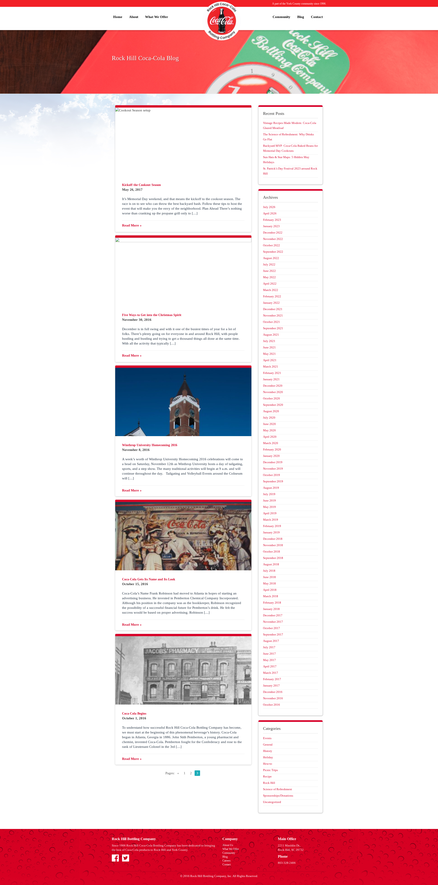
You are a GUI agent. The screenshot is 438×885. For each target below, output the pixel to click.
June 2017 (269, 653)
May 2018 (269, 583)
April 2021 (269, 360)
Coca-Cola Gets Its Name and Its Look (148, 579)
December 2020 (272, 385)
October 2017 (271, 628)
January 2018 (271, 609)
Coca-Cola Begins (134, 713)
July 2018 (269, 570)
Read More (132, 225)
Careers (226, 860)
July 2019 (269, 494)
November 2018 (273, 545)
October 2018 (271, 551)
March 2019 (270, 519)
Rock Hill (269, 783)
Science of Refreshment (277, 789)
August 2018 (271, 564)
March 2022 (270, 290)
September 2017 (273, 634)
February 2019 (272, 526)
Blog (300, 17)
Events (267, 738)
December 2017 (272, 615)
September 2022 (273, 251)
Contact (317, 17)
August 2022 (271, 258)
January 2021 (271, 379)
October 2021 (271, 322)
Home (117, 17)
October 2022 (271, 245)
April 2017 (269, 666)
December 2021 (272, 309)
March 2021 (270, 366)
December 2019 (272, 462)
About (133, 17)
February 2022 (272, 296)
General (268, 744)
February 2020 (272, 449)
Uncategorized (272, 802)
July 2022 (269, 264)
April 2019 (269, 513)
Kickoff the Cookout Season (141, 185)
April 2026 (269, 213)
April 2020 (269, 436)
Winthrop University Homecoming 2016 (149, 445)
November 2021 (273, 315)
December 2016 (272, 692)
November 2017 (273, 621)
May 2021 (269, 353)
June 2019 (269, 500)
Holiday (268, 757)
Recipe (267, 776)
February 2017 (272, 679)
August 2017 (271, 641)
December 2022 (272, 232)
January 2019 (271, 532)
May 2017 (269, 660)
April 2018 (269, 590)
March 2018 (270, 596)
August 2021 (271, 334)
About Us (227, 845)
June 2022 (269, 271)
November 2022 (273, 239)
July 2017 (269, 647)
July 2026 (269, 207)
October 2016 (271, 704)
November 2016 (273, 698)
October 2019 (271, 475)
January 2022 (271, 302)
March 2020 (270, 443)
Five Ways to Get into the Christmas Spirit (151, 315)
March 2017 (270, 672)
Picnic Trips (270, 770)
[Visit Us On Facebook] (115, 857)
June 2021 (269, 347)
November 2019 (273, 468)
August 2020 (271, 411)
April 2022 (269, 283)
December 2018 (272, 538)
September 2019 (273, 481)
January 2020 (271, 456)
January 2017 (271, 685)
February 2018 (272, 602)
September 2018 (273, 558)
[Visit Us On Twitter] (125, 857)
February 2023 (272, 219)
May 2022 (269, 277)
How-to (267, 763)
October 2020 (271, 398)
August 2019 (271, 487)
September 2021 (273, 328)
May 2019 (269, 507)
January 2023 (271, 226)
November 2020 (273, 392)
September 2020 (273, 404)
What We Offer (156, 17)
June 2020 (269, 424)
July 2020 (269, 417)
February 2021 (272, 373)
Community (281, 17)
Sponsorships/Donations (278, 795)
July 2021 (269, 341)
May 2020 (269, 430)
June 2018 (269, 577)
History (267, 751)
